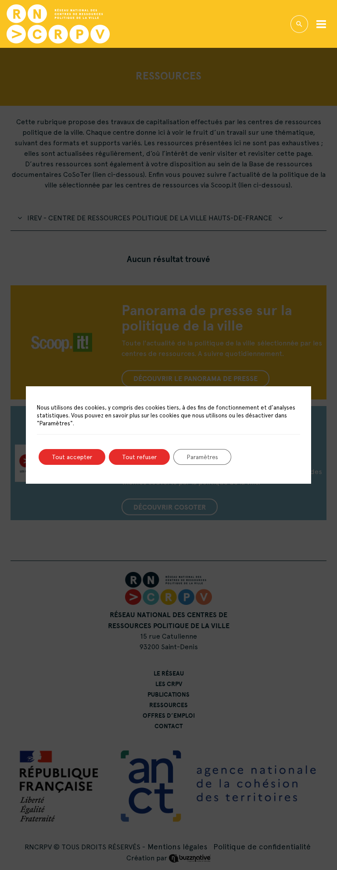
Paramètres (202, 456)
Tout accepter (72, 456)
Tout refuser (139, 456)
